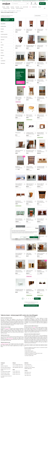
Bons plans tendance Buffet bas (6, 367)
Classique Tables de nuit (16, 372)
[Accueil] (6, 4)
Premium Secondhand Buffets (5, 374)
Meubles (5, 10)
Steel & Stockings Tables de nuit (17, 364)
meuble (34, 327)
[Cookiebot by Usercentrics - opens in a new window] (35, 228)
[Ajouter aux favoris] (25, 30)
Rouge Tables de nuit (28, 372)
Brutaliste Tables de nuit (16, 374)
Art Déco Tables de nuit (16, 371)
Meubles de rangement (11, 10)
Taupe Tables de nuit (28, 375)
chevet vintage (7, 328)
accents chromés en (9, 338)
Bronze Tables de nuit (28, 364)
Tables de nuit (18, 10)
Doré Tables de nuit (28, 373)
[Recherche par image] (27, 4)
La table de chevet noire (4, 343)
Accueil (2, 10)
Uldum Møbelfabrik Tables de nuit (18, 367)
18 (32, 298)
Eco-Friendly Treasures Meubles (5, 371)
